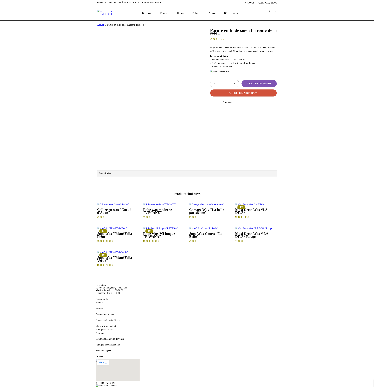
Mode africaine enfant (106, 326)
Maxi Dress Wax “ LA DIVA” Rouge (251, 235)
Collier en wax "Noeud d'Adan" (114, 211)
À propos (249, 3)
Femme (99, 308)
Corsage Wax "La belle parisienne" (206, 211)
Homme (99, 302)
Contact (99, 356)
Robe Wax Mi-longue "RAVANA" (159, 235)
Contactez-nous (267, 3)
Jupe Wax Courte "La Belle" (205, 235)
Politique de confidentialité (108, 344)
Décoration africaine (105, 314)
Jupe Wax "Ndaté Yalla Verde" (114, 259)
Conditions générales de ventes (110, 339)
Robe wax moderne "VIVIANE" (157, 211)
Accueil (100, 25)
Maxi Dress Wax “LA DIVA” (251, 211)
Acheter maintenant (243, 93)
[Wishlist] (212, 102)
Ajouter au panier (259, 83)
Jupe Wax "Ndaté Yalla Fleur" (114, 235)
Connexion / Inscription (261, 13)
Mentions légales (103, 350)
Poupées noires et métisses (108, 320)
